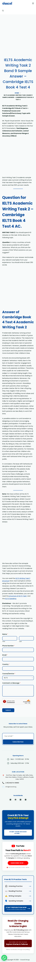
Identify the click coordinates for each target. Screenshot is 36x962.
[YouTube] (10, 800)
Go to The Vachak (18, 935)
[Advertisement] (18, 33)
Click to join (18, 825)
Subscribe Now (18, 742)
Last (20, 641)
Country (6, 664)
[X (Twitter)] (20, 800)
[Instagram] (25, 800)
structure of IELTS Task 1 (18, 596)
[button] (4, 958)
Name (5, 634)
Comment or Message (11, 683)
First (3, 641)
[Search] (3, 10)
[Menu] (33, 3)
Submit (8, 710)
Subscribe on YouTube (18, 856)
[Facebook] (15, 800)
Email (4, 655)
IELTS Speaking (10, 598)
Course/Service (8, 674)
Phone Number (8, 646)
